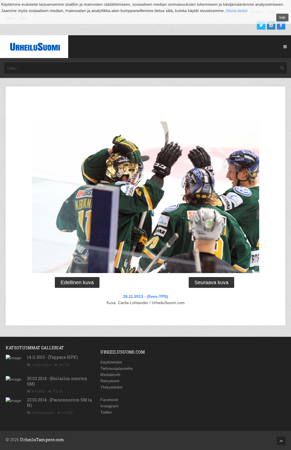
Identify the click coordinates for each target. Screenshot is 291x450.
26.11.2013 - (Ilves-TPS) (145, 296)
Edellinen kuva (77, 282)
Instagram (109, 406)
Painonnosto (43, 412)
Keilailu (38, 391)
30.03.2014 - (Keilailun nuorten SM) (57, 381)
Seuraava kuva (211, 282)
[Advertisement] (145, 105)
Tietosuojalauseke (116, 368)
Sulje (282, 17)
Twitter (106, 412)
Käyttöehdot (111, 362)
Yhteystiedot (111, 387)
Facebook (109, 399)
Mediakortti (110, 374)
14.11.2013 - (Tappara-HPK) (52, 357)
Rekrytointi (109, 381)
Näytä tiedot (237, 10)
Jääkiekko (41, 364)
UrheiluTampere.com (42, 439)
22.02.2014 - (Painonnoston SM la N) (59, 402)
